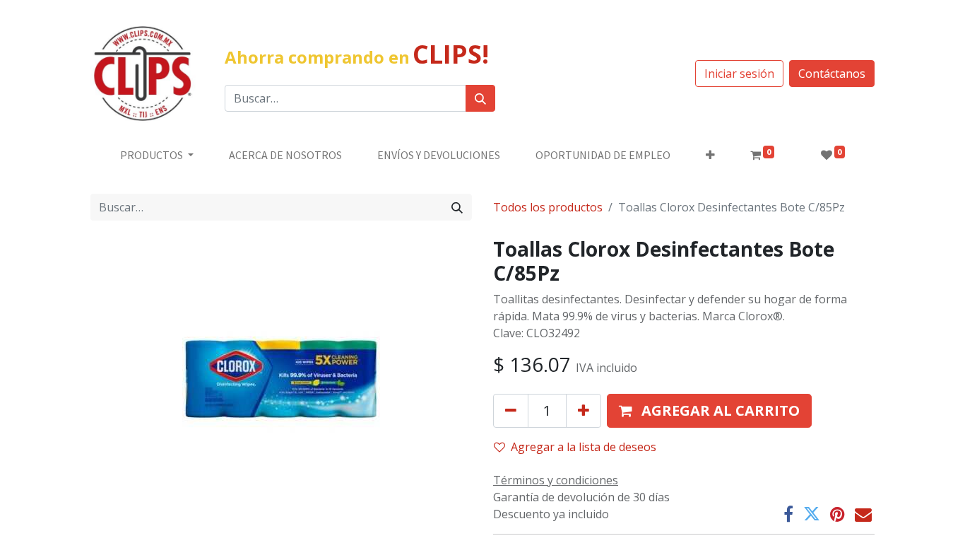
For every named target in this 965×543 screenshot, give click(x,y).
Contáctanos (831, 73)
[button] (710, 155)
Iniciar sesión (739, 73)
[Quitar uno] (510, 411)
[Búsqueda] (480, 98)
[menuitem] (285, 155)
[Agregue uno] (583, 411)
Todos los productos (548, 207)
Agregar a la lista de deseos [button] (583, 447)
